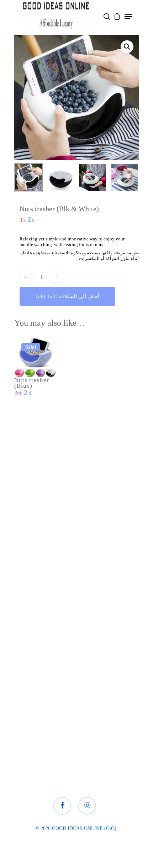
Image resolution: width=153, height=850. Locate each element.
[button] (128, 16)
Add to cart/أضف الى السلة (67, 296)
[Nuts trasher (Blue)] (35, 357)
